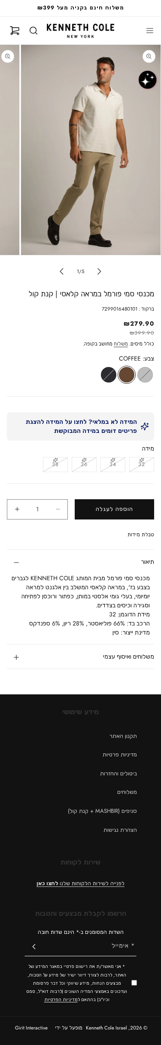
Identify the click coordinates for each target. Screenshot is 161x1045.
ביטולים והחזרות (118, 773)
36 (80, 466)
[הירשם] (33, 946)
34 (108, 466)
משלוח (121, 343)
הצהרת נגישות (120, 830)
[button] (149, 30)
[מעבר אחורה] (99, 271)
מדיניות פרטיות (120, 754)
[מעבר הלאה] (61, 271)
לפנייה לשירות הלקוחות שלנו (80, 883)
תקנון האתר (123, 736)
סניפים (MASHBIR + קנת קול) (102, 811)
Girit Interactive (32, 1027)
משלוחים (127, 792)
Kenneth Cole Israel (106, 1027)
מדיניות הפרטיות (61, 999)
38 (51, 466)
